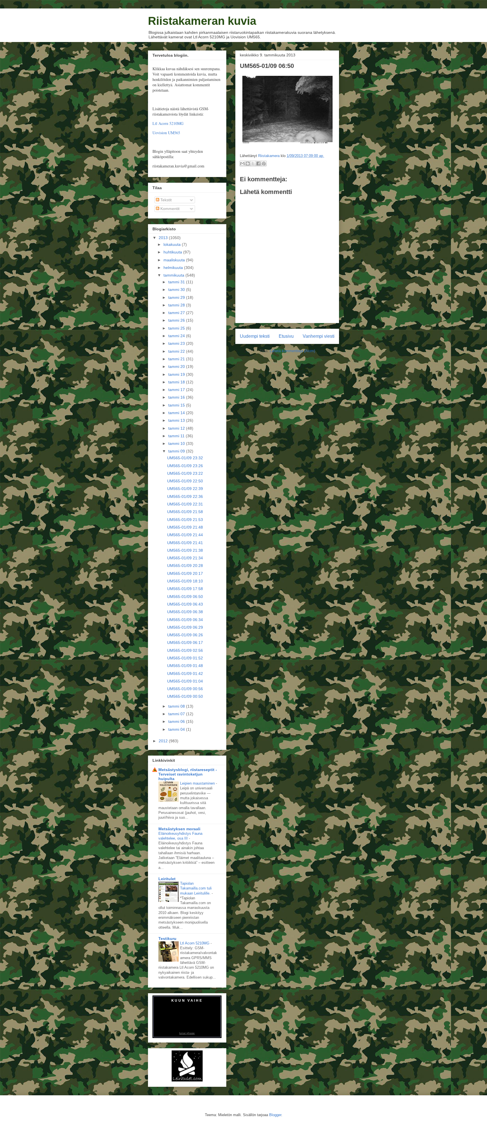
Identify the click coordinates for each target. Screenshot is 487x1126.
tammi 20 (177, 366)
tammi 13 (177, 420)
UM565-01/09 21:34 (185, 558)
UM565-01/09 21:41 (185, 542)
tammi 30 (177, 289)
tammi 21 (177, 359)
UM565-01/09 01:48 (185, 665)
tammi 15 (177, 405)
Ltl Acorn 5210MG (167, 123)
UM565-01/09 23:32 (185, 458)
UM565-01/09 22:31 (185, 504)
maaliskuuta (174, 260)
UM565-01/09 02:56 (185, 650)
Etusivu (286, 336)
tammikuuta (174, 275)
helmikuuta (173, 267)
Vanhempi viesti (319, 336)
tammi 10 (177, 443)
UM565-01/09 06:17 (185, 642)
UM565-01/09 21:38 (185, 550)
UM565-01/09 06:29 (185, 627)
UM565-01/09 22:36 (185, 496)
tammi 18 (177, 382)
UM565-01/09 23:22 (185, 473)
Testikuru (167, 938)
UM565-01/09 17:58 (185, 588)
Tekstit (165, 200)
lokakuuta (172, 244)
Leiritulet (167, 878)
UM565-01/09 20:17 (185, 573)
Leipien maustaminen (198, 783)
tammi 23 (177, 343)
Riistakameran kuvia (202, 21)
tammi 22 (177, 351)
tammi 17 (177, 389)
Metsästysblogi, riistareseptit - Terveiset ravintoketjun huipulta (187, 774)
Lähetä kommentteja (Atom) (292, 351)
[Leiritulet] (187, 1080)
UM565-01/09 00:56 (185, 688)
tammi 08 (177, 706)
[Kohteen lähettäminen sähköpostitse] (242, 163)
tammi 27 (177, 312)
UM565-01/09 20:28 (185, 565)
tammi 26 (177, 320)
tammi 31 (177, 282)
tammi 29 (177, 297)
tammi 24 (177, 336)
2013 (164, 237)
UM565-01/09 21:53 (185, 519)
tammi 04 (177, 729)
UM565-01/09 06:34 (185, 619)
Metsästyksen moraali (179, 829)
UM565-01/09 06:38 (185, 612)
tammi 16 (177, 397)
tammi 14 (177, 412)
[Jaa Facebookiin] (258, 163)
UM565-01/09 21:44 (185, 535)
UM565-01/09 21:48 (185, 527)
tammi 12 (177, 428)
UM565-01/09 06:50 (185, 596)
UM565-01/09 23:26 (185, 465)
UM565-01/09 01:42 (185, 673)
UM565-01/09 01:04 (185, 681)
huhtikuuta (173, 252)
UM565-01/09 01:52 (185, 658)
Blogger (275, 1115)
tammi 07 (177, 714)
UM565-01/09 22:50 (185, 481)
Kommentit (169, 208)
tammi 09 (177, 451)
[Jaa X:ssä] (253, 163)
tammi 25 (177, 328)
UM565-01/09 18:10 (185, 581)
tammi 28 (177, 305)
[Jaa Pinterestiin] (264, 163)
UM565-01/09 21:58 (185, 511)
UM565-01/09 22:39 (185, 488)
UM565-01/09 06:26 (185, 635)
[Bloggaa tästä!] (248, 163)
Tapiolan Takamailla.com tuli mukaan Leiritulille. (196, 888)
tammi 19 (177, 374)
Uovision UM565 (166, 132)
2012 (164, 741)
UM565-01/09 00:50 (185, 696)
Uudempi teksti (255, 336)
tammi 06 (177, 721)
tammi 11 (177, 436)
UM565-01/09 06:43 (185, 604)
